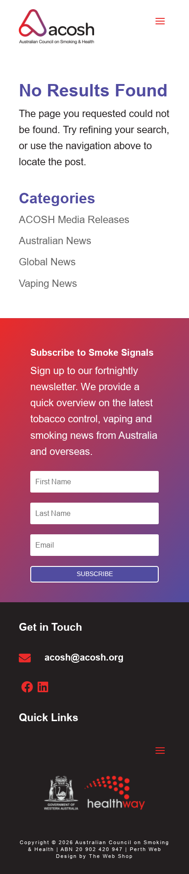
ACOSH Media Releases (74, 219)
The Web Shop (111, 856)
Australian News (55, 241)
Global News (47, 262)
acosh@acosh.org (83, 657)
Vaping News (48, 283)
